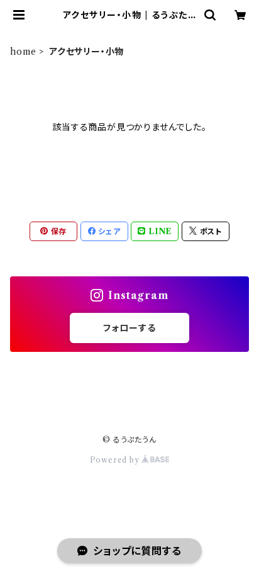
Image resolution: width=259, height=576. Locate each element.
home (23, 51)
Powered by (116, 460)
